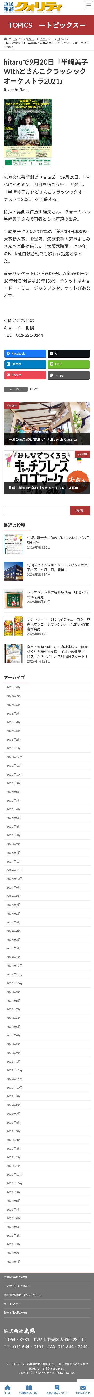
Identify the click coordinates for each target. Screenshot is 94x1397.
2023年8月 (14, 1000)
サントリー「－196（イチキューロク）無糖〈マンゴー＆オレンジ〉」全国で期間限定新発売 (58, 624)
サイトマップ (12, 1304)
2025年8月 (14, 792)
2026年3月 (14, 731)
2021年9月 (14, 1192)
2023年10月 (14, 983)
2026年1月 (14, 748)
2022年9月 (14, 1096)
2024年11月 (14, 870)
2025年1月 (14, 853)
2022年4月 (14, 1140)
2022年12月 (14, 1070)
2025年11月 (14, 765)
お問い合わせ (83, 1392)
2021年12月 (14, 1174)
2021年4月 (14, 1235)
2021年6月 (14, 1218)
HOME (7, 1392)
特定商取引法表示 (15, 1313)
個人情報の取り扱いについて (22, 1295)
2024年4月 (14, 931)
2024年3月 (14, 940)
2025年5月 (14, 818)
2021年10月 (14, 1183)
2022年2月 (14, 1157)
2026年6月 (14, 704)
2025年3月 (14, 835)
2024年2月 (14, 948)
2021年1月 (14, 1261)
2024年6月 (14, 913)
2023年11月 (14, 974)
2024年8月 (14, 896)
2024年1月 (14, 957)
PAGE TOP (86, 1375)
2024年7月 (14, 905)
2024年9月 (14, 887)
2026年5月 (14, 713)
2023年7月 (14, 1009)
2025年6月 (14, 809)
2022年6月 (14, 1122)
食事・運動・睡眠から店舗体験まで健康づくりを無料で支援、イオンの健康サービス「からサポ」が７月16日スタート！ (57, 651)
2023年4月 (14, 1035)
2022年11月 (14, 1079)
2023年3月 (14, 1044)
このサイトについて (17, 1286)
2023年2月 (14, 1052)
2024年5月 (14, 922)
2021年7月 (14, 1209)
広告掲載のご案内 (15, 1277)
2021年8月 (14, 1201)
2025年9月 (14, 783)
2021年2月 (14, 1253)
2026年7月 (14, 696)
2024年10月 (14, 879)
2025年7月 (14, 800)
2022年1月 (14, 1166)
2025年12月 (14, 757)
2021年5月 (14, 1227)
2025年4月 (14, 826)
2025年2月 (14, 844)
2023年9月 (14, 992)
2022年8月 (14, 1105)
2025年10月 (14, 774)
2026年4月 (14, 722)
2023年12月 (14, 966)
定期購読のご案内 (28, 1392)
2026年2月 (14, 739)
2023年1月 (14, 1061)
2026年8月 (14, 687)
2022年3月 (14, 1148)
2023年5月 (14, 1026)
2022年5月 (14, 1131)
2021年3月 (14, 1244)
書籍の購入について (57, 1392)
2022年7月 (14, 1113)
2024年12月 (14, 861)
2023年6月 (14, 1018)
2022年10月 (14, 1087)
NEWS (34, 389)
